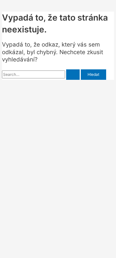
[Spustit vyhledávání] (73, 74)
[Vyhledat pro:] (41, 74)
